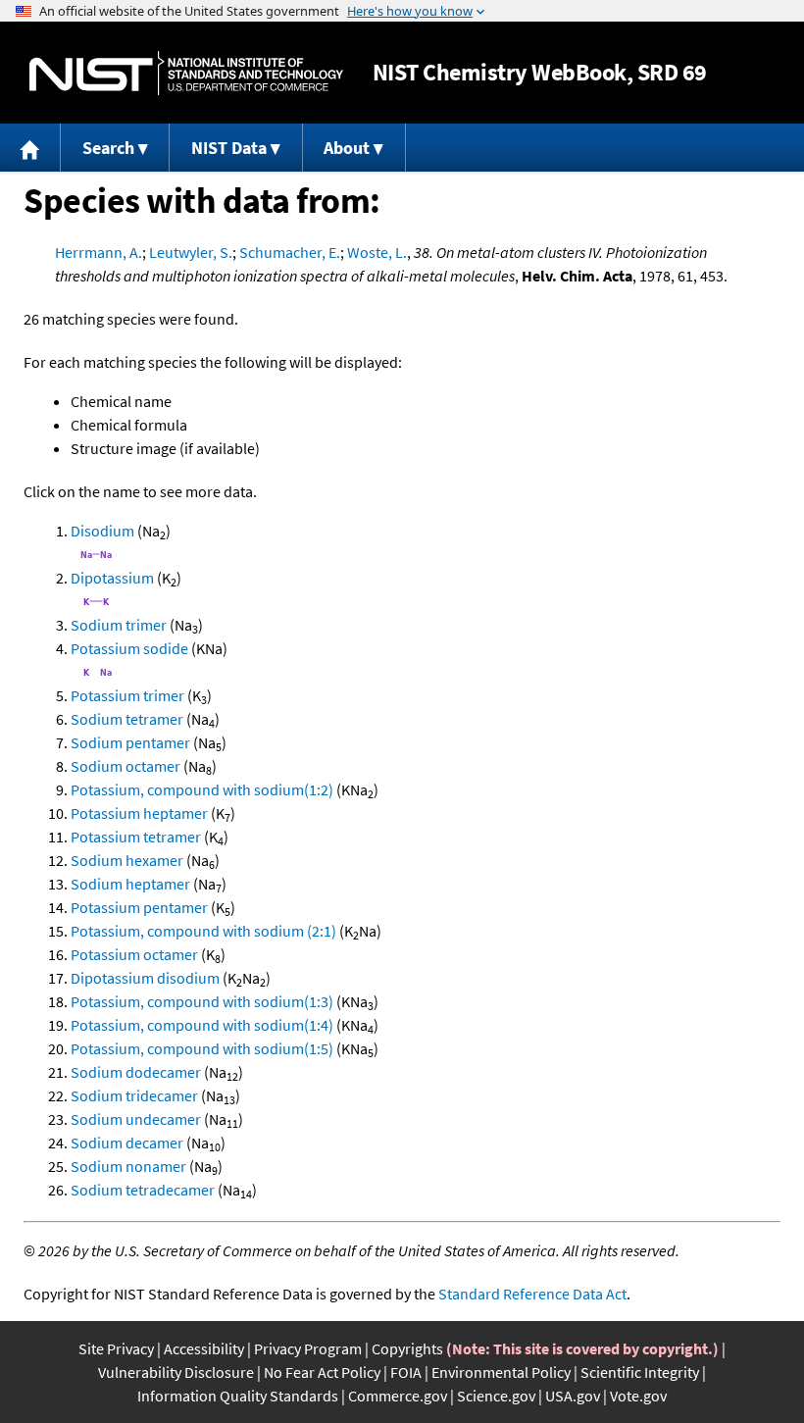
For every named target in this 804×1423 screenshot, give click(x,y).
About (347, 147)
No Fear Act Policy (322, 1372)
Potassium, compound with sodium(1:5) (202, 1048)
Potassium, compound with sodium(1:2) (202, 789)
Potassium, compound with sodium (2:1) (203, 930)
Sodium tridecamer (134, 1095)
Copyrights (407, 1348)
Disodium (102, 530)
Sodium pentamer (130, 742)
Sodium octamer (125, 766)
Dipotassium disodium (145, 978)
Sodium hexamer (127, 860)
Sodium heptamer (130, 883)
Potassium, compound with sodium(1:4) (202, 1025)
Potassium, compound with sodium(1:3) (202, 1001)
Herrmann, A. (98, 252)
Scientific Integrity (639, 1372)
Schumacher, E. (289, 252)
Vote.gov (638, 1395)
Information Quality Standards (237, 1395)
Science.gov (496, 1395)
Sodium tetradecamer (143, 1189)
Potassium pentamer (139, 907)
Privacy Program (308, 1348)
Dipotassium (112, 577)
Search (108, 147)
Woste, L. (377, 252)
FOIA (406, 1372)
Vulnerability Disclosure (176, 1372)
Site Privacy (116, 1348)
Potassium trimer (127, 695)
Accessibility (204, 1348)
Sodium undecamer (136, 1119)
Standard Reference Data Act (532, 1293)
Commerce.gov (397, 1395)
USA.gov (572, 1395)
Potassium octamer (134, 954)
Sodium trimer (119, 625)
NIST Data (229, 147)
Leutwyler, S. (190, 252)
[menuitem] (30, 148)
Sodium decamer (127, 1142)
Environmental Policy (501, 1372)
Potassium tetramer (136, 836)
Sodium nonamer (128, 1166)
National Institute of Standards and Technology (186, 73)
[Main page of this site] (30, 148)
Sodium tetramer (127, 719)
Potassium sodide (129, 648)
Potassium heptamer (139, 813)
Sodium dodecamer (136, 1072)
